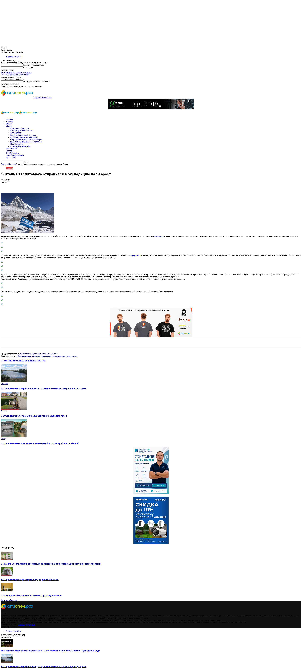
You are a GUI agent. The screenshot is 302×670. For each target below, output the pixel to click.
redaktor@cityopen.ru (26, 625)
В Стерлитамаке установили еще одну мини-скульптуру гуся (34, 416)
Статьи (9, 124)
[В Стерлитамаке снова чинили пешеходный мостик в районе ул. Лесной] (14, 436)
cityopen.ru (158, 236)
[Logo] (10, 115)
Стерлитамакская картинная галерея (26, 139)
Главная (9, 119)
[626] (151, 336)
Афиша (9, 126)
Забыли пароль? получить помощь (16, 72)
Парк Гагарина (16, 144)
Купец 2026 (11, 157)
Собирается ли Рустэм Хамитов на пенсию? (38, 354)
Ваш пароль (28, 67)
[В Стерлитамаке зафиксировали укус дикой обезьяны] (7, 575)
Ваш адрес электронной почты (36, 81)
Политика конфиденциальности (15, 75)
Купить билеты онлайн (20, 146)
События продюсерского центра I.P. (26, 142)
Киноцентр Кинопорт (19, 128)
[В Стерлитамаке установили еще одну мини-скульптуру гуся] (14, 409)
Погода (9, 151)
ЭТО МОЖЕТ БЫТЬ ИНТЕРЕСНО (15, 361)
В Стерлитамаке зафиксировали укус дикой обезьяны (30, 579)
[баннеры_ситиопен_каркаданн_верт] (151, 543)
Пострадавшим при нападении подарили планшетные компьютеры (47, 356)
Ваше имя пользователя (33, 65)
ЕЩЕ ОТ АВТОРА (38, 361)
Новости (9, 121)
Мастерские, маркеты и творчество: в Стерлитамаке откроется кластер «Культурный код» (50, 650)
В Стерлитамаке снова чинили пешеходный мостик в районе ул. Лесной (40, 443)
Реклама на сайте (13, 56)
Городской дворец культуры (23, 135)
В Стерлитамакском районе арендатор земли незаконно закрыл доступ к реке (43, 388)
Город (3, 411)
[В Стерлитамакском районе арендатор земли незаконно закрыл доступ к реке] (14, 381)
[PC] (151, 109)
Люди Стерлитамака (15, 155)
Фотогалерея (11, 148)
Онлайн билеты (12, 153)
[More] (74, 185)
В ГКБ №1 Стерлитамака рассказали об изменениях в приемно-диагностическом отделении (51, 564)
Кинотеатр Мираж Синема (21, 130)
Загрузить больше (9, 600)
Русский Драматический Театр (23, 137)
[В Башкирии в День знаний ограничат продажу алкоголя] (7, 591)
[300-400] (151, 493)
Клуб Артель (15, 133)
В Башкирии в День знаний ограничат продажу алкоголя (31, 595)
